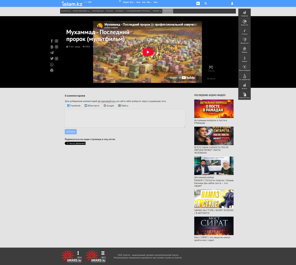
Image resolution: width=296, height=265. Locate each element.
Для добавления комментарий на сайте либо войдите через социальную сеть (115, 101)
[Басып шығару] (51, 70)
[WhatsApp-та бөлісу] (51, 64)
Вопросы (65, 11)
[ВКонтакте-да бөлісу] (51, 46)
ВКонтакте (93, 105)
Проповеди (98, 11)
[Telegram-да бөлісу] (51, 52)
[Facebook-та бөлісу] (51, 41)
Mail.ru (124, 105)
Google (110, 105)
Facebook (75, 105)
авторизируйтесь (107, 101)
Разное (109, 11)
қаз (86, 1)
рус (90, 1)
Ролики (119, 11)
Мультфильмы (80, 11)
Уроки (156, 11)
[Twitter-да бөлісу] (51, 58)
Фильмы (168, 11)
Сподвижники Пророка (138, 11)
